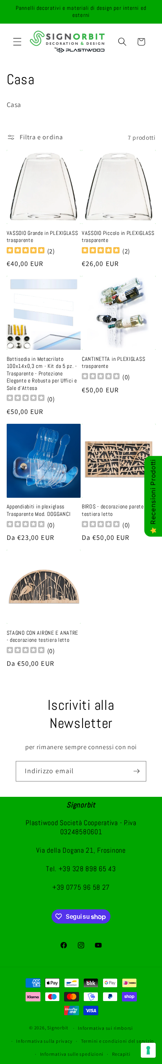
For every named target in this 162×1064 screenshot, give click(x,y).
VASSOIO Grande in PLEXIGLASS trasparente (42, 236)
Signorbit (57, 1028)
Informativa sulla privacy (44, 1041)
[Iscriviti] (136, 771)
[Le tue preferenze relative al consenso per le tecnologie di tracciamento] (148, 1050)
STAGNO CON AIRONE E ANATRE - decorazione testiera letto (43, 636)
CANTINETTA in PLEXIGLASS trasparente (113, 362)
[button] (17, 41)
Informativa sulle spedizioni (72, 1054)
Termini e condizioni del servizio (117, 1041)
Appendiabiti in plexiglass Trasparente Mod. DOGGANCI (39, 510)
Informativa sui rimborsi (105, 1028)
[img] (25, 251)
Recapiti (121, 1054)
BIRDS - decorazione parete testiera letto (113, 510)
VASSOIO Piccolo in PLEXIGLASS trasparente (118, 236)
